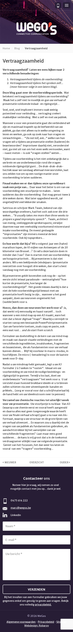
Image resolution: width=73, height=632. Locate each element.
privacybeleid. (43, 604)
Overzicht (36, 462)
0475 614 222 (19, 500)
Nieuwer (10, 462)
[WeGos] (36, 28)
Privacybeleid (46, 621)
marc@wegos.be (21, 507)
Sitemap (61, 621)
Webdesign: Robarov (36, 625)
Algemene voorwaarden (21, 621)
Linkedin (16, 515)
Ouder (64, 462)
